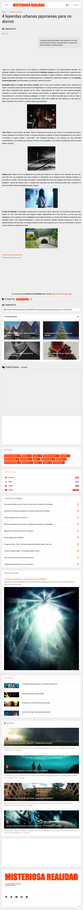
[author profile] (7, 34)
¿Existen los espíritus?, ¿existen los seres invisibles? (25, 579)
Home (4, 12)
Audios (36, 462)
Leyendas (64, 456)
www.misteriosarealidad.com (12, 255)
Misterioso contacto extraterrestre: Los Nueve (27, 770)
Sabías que (59, 459)
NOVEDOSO (8, 678)
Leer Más (18, 750)
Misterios (25, 456)
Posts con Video (47, 459)
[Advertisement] (19, 51)
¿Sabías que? (24, 459)
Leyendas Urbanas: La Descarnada (33, 693)
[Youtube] (16, 897)
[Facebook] (6, 897)
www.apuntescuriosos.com (11, 258)
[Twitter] (11, 897)
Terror (35, 459)
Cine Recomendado (49, 456)
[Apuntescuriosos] (27, 897)
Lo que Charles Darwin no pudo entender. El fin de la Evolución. (34, 826)
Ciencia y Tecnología (11, 462)
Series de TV (26, 462)
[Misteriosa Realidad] (28, 5)
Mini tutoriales (57, 462)
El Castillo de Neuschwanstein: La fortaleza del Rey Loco (40, 684)
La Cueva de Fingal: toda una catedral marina (36, 712)
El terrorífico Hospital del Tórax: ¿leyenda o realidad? (29, 798)
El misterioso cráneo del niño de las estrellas (36, 703)
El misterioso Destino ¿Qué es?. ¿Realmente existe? (29, 743)
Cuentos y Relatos (10, 459)
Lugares (35, 456)
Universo (46, 462)
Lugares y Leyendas (16, 12)
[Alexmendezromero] (22, 897)
